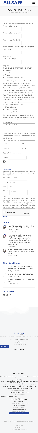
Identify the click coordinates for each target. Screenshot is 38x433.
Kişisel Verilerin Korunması (19, 429)
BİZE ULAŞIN (4, 346)
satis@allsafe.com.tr (19, 342)
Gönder (5, 216)
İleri (4, 161)
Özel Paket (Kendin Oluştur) (15, 78)
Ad (23, 144)
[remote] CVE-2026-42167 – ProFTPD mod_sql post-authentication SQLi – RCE (20, 268)
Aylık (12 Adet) (11, 107)
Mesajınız (6, 190)
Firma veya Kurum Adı (10, 26)
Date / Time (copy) (9, 59)
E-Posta (6, 182)
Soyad (24, 148)
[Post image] (4, 227)
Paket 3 (8, 75)
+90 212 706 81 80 (19, 401)
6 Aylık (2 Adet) (11, 112)
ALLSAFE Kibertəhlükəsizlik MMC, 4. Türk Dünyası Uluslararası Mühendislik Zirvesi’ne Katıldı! (21, 251)
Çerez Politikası (19, 427)
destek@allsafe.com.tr (19, 409)
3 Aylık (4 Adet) (11, 109)
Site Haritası (19, 426)
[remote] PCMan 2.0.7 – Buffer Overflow (20, 274)
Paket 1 (8, 70)
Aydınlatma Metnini (10, 200)
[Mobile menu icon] (33, 3)
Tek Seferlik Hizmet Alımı (14, 105)
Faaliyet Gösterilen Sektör (12, 40)
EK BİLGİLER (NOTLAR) (10, 125)
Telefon (5, 158)
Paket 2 (8, 73)
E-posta (6, 153)
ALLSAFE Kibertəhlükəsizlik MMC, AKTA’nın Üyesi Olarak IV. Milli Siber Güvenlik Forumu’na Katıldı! (21, 228)
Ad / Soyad (7, 177)
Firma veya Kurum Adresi (12, 33)
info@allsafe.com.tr (19, 405)
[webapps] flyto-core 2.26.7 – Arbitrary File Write (21, 280)
